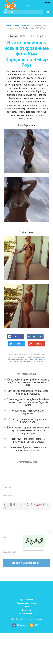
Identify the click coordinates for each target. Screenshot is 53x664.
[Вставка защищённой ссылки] (34, 504)
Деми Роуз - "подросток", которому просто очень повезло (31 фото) (28, 440)
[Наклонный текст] (7, 504)
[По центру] (21, 504)
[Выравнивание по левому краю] (17, 504)
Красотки (13, 36)
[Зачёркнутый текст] (14, 504)
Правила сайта (26, 600)
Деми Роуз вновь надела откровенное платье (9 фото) (28, 420)
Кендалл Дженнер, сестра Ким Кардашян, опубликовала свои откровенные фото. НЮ (28, 382)
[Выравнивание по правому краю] (24, 504)
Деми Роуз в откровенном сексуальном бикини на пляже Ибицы (28, 392)
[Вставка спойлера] (4, 508)
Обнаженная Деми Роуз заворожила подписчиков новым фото (28, 448)
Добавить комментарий (26, 563)
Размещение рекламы (26, 603)
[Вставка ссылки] (31, 504)
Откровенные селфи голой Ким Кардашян (28, 412)
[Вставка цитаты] (44, 504)
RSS (36, 625)
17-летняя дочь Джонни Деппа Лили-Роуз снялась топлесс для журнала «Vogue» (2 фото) (28, 402)
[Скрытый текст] (40, 504)
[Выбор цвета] (37, 504)
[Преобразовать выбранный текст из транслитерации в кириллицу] (47, 504)
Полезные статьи (26, 614)
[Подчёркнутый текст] (11, 504)
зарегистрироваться (36, 359)
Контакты (26, 610)
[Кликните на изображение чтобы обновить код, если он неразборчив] (34, 546)
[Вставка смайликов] (27, 504)
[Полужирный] (4, 504)
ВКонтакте (22, 625)
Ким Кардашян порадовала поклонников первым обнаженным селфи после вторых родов (28, 430)
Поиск (26, 607)
